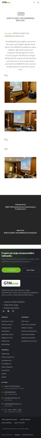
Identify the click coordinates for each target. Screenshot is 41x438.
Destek (4, 377)
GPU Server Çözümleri (28, 324)
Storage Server (6, 328)
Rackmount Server (8, 321)
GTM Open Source (27, 435)
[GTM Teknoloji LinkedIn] (3, 311)
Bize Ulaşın (30, 270)
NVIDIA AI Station (27, 328)
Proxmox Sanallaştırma (29, 331)
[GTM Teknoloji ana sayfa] (11, 283)
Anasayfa (8, 33)
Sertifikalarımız (7, 360)
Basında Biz (5, 370)
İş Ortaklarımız (6, 364)
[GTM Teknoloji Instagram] (13, 311)
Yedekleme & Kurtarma (29, 341)
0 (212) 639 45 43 (9, 392)
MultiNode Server (7, 334)
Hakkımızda (5, 354)
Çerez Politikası (7, 423)
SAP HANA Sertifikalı (28, 334)
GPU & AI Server (7, 324)
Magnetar (17, 435)
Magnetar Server (7, 338)
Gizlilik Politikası (25, 419)
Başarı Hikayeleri (7, 367)
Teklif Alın (12, 270)
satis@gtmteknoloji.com (12, 398)
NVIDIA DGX (5, 341)
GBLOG (4, 374)
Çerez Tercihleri (19, 423)
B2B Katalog (6, 344)
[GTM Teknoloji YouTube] (8, 311)
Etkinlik (21, 14)
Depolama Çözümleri (28, 338)
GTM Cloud (25, 321)
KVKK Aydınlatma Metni (9, 419)
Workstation (6, 331)
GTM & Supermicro (8, 357)
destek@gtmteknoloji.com (12, 404)
